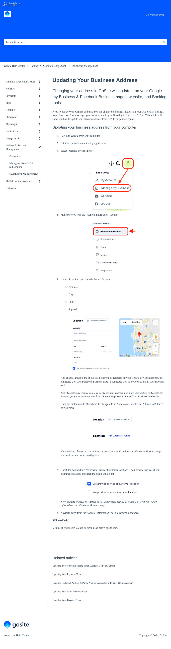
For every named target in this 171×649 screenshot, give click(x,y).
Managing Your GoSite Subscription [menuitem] (21, 164)
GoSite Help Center (14, 65)
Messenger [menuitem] (11, 124)
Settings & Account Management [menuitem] (16, 146)
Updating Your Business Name (66, 600)
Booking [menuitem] (10, 109)
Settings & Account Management (48, 65)
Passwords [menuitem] (14, 156)
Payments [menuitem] (11, 95)
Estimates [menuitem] (11, 188)
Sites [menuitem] (8, 102)
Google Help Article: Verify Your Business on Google (130, 396)
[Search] (164, 42)
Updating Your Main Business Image (69, 591)
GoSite (74, 135)
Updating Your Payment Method (67, 574)
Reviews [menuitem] (10, 88)
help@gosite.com (108, 527)
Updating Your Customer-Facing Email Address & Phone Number (83, 565)
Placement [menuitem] (11, 117)
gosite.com (69, 527)
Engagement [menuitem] (12, 138)
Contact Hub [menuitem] (12, 131)
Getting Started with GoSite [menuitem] (20, 81)
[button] (39, 81)
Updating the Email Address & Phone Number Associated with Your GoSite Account (92, 582)
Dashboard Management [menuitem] (23, 174)
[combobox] (82, 42)
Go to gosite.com (155, 14)
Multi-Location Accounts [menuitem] (19, 181)
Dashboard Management (85, 65)
